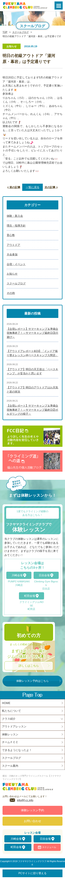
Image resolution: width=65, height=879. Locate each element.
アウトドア (13, 244)
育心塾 (11, 235)
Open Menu (59, 5)
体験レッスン (10, 734)
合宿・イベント (16, 264)
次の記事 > (51, 187)
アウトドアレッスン (14, 726)
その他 (11, 293)
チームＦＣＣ (10, 742)
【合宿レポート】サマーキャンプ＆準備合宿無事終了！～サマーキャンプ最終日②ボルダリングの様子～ (32, 409)
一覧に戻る (32, 187)
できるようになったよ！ (17, 750)
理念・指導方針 (16, 225)
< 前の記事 (13, 187)
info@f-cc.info (25, 800)
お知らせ (12, 273)
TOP (5, 32)
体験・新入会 (15, 215)
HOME (6, 703)
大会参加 (12, 254)
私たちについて (11, 710)
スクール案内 (10, 765)
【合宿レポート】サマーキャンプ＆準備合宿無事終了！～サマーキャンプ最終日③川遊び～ (32, 332)
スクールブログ (20, 32)
